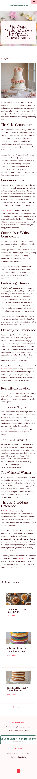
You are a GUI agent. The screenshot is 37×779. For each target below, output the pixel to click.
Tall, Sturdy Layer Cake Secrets (17, 689)
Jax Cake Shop (8, 210)
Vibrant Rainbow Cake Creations (17, 650)
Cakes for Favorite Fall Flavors (17, 611)
